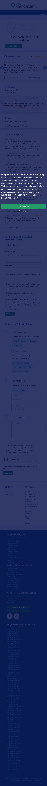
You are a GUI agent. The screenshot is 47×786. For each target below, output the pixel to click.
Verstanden (23, 206)
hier (27, 194)
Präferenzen (23, 211)
